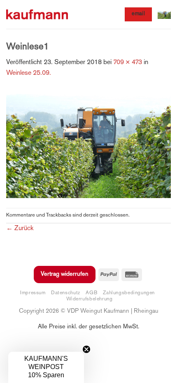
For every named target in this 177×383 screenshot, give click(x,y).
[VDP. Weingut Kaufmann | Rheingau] (37, 14)
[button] (164, 14)
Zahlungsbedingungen (129, 293)
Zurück (19, 229)
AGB (92, 293)
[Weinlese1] (88, 144)
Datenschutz (65, 293)
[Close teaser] (86, 349)
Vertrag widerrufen (64, 274)
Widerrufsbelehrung (89, 299)
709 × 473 (127, 63)
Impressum (33, 293)
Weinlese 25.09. (28, 73)
